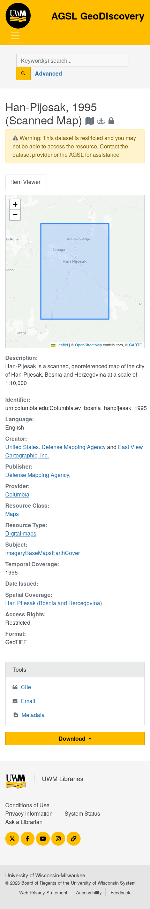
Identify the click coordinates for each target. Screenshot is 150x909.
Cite (26, 687)
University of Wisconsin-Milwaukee (45, 875)
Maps (12, 514)
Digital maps (20, 533)
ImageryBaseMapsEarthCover (42, 553)
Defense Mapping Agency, (37, 475)
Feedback (120, 892)
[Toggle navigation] (15, 36)
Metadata (33, 715)
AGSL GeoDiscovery (18, 18)
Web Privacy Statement (43, 892)
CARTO (136, 344)
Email (28, 701)
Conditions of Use (27, 805)
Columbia (17, 494)
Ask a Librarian (24, 822)
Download (73, 738)
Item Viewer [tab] (25, 182)
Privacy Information (29, 813)
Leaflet (61, 344)
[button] (15, 204)
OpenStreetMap (88, 344)
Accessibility (89, 892)
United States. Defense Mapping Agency (55, 447)
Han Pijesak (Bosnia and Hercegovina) (53, 603)
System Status (82, 813)
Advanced (48, 73)
